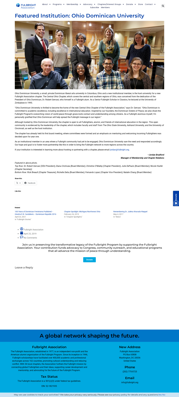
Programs (57, 4)
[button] (163, 6)
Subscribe (94, 7)
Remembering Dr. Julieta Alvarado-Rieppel (130, 212)
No (163, 394)
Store (140, 4)
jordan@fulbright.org (119, 149)
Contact (149, 4)
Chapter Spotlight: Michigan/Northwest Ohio (82, 212)
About (45, 4)
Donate (129, 4)
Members (105, 7)
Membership (72, 4)
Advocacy (87, 4)
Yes (160, 394)
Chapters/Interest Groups (109, 4)
